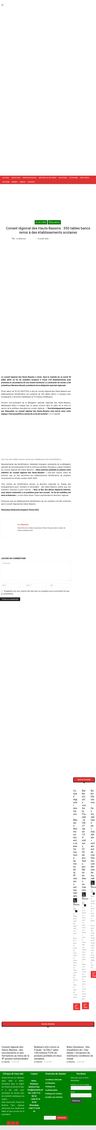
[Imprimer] (41, 546)
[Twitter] (81, 239)
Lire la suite (76, 1006)
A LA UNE (41, 222)
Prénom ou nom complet (80, 1084)
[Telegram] (92, 239)
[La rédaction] (9, 528)
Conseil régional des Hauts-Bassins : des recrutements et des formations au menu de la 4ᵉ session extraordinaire (75, 843)
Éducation (54, 222)
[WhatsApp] (86, 239)
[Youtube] (25, 534)
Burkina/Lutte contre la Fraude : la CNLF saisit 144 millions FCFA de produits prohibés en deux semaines (84, 840)
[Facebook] (75, 239)
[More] (46, 546)
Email (73, 1092)
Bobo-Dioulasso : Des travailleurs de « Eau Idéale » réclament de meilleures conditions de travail (93, 834)
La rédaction (21, 239)
